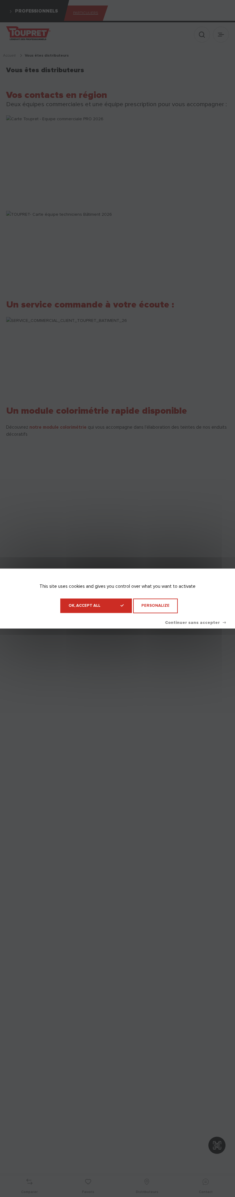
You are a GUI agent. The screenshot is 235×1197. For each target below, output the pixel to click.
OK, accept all (84, 606)
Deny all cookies (195, 622)
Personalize (155, 606)
